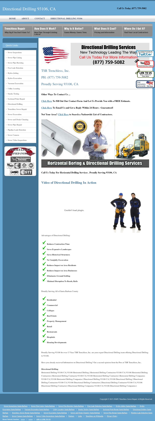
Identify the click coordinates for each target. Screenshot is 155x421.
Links (80, 416)
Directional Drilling (15, 104)
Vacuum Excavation (15, 83)
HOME (12, 18)
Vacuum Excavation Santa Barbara (37, 409)
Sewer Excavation (14, 114)
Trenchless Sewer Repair (17, 109)
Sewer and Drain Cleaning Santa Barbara (85, 412)
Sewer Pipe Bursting (15, 62)
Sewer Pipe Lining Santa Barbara (43, 406)
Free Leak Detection (15, 68)
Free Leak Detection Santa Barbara (99, 406)
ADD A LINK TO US (43, 419)
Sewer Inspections (15, 52)
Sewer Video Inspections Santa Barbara (50, 416)
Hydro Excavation (15, 78)
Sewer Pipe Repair (15, 124)
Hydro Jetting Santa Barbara (126, 406)
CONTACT (40, 18)
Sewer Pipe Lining (15, 57)
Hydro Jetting (13, 73)
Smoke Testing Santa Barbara (88, 409)
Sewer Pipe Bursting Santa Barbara (71, 406)
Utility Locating (14, 88)
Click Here (46, 101)
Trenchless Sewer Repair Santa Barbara (26, 412)
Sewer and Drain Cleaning (18, 119)
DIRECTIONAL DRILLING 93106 (66, 18)
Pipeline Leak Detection (17, 130)
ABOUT (25, 18)
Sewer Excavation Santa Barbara (55, 412)
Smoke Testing (13, 93)
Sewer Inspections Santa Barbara (15, 406)
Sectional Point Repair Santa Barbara (116, 409)
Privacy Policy (112, 416)
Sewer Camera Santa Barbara (22, 416)
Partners (71, 416)
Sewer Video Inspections (17, 140)
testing (23, 419)
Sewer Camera (13, 135)
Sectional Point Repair (16, 99)
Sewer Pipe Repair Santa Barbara (115, 412)
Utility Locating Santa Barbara (63, 409)
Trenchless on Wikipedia (94, 416)
